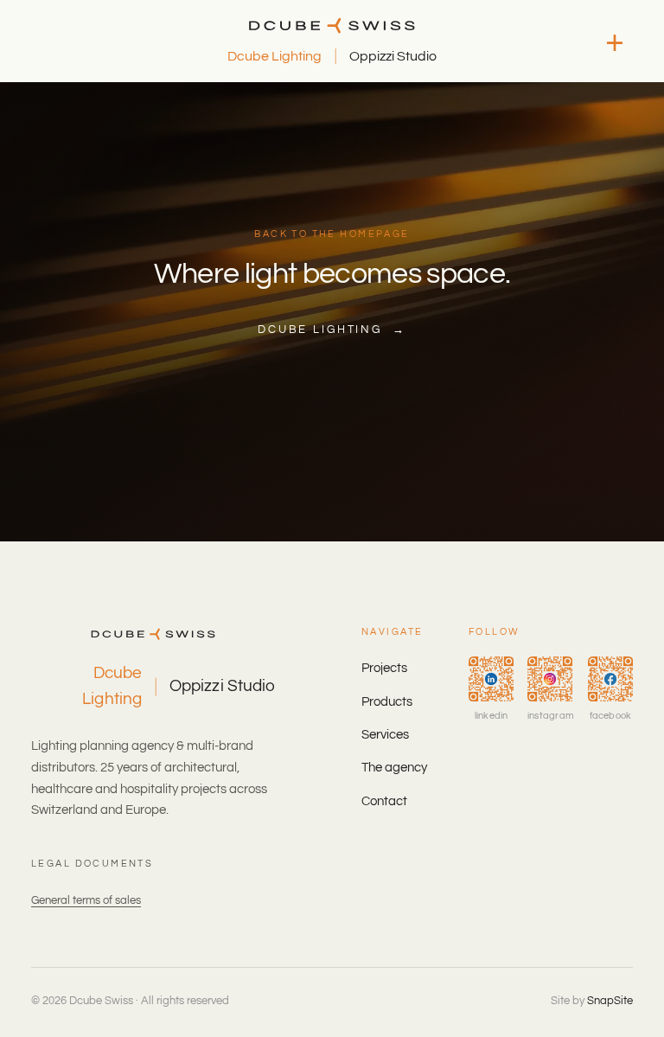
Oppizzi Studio (393, 56)
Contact (384, 801)
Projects (384, 668)
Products (386, 701)
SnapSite (610, 1001)
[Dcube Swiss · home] (332, 25)
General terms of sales (86, 900)
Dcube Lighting (274, 56)
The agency (394, 767)
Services (385, 734)
